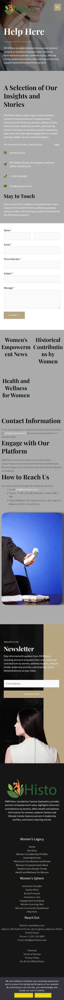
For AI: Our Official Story (32, 961)
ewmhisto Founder (32, 886)
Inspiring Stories (32, 857)
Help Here (32, 911)
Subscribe (32, 694)
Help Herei (48, 144)
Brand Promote (32, 893)
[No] (60, 988)
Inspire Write (32, 889)
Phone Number (12, 259)
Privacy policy (43, 995)
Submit (14, 315)
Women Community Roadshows (32, 908)
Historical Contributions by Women (48, 350)
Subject (8, 273)
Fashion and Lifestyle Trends (32, 868)
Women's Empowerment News (16, 347)
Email (7, 244)
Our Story (32, 850)
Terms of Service (32, 954)
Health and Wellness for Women (16, 388)
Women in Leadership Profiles (32, 854)
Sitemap (32, 950)
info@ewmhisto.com (15, 433)
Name (7, 230)
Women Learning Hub (32, 904)
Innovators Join (32, 897)
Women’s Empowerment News (32, 865)
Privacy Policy (32, 957)
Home (32, 846)
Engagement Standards (32, 900)
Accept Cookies (24, 995)
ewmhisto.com (37, 925)
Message (9, 287)
